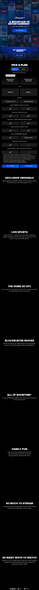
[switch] (19, 69)
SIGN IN (34, 3)
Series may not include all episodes (18, 162)
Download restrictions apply (18, 160)
